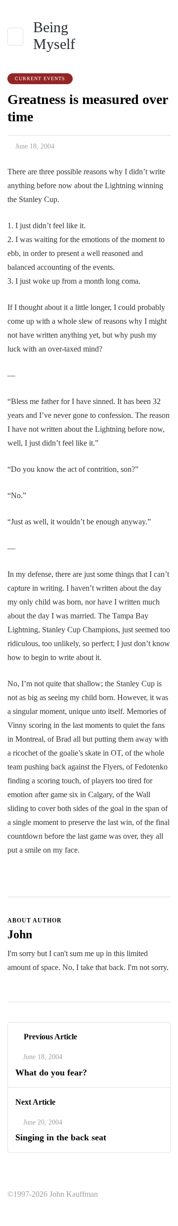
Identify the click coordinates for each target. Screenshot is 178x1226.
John (19, 934)
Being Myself (54, 35)
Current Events (40, 78)
